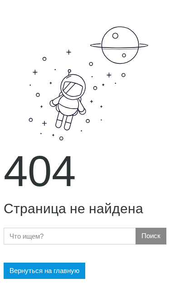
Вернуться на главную (44, 270)
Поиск (150, 236)
